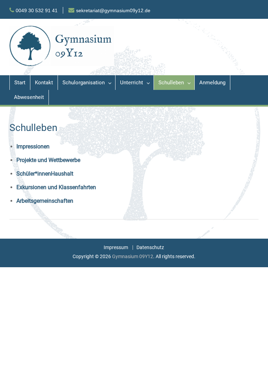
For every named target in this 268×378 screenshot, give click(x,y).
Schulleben (171, 82)
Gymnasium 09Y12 (132, 256)
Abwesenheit (29, 97)
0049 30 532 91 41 (37, 10)
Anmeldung (212, 82)
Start (19, 82)
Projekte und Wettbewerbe (48, 160)
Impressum (116, 247)
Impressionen (33, 146)
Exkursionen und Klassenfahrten (56, 187)
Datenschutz (150, 247)
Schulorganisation (83, 82)
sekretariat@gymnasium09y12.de (113, 10)
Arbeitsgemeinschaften (44, 201)
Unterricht (131, 82)
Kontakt (44, 82)
